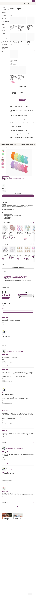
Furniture (3, 24)
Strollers (31, 3)
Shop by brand (4, 7)
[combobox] (18, 306)
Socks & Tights (17, 5)
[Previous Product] (31, 223)
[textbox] (18, 269)
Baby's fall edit (4, 12)
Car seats (3, 33)
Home (2, 5)
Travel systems (4, 32)
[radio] (3, 150)
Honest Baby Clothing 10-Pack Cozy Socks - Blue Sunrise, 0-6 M (14, 351)
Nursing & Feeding (22, 3)
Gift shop (3, 45)
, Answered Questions (16, 178)
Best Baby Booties (22, 92)
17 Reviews (10, 178)
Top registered (4, 15)
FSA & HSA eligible (5, 38)
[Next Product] (33, 223)
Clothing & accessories (5, 21)
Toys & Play (15, 3)
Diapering (27, 3)
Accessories (12, 5)
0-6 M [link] (4, 190)
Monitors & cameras (5, 41)
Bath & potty (4, 35)
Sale (2, 51)
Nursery (11, 3)
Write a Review (21, 178)
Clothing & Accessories (5, 3)
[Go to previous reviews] (15, 506)
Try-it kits (3, 16)
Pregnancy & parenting (5, 44)
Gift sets (3, 49)
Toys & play (3, 27)
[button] (26, 294)
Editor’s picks (4, 18)
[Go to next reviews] (20, 506)
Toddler (3, 42)
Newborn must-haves (5, 9)
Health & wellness (5, 39)
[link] (3, 185)
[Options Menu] (33, 326)
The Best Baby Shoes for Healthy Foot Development (14, 93)
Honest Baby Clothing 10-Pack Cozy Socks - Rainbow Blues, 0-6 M (14, 448)
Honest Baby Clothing (5, 176)
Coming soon (4, 13)
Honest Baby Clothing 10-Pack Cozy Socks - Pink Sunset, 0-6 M (14, 488)
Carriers (3, 36)
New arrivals (4, 10)
